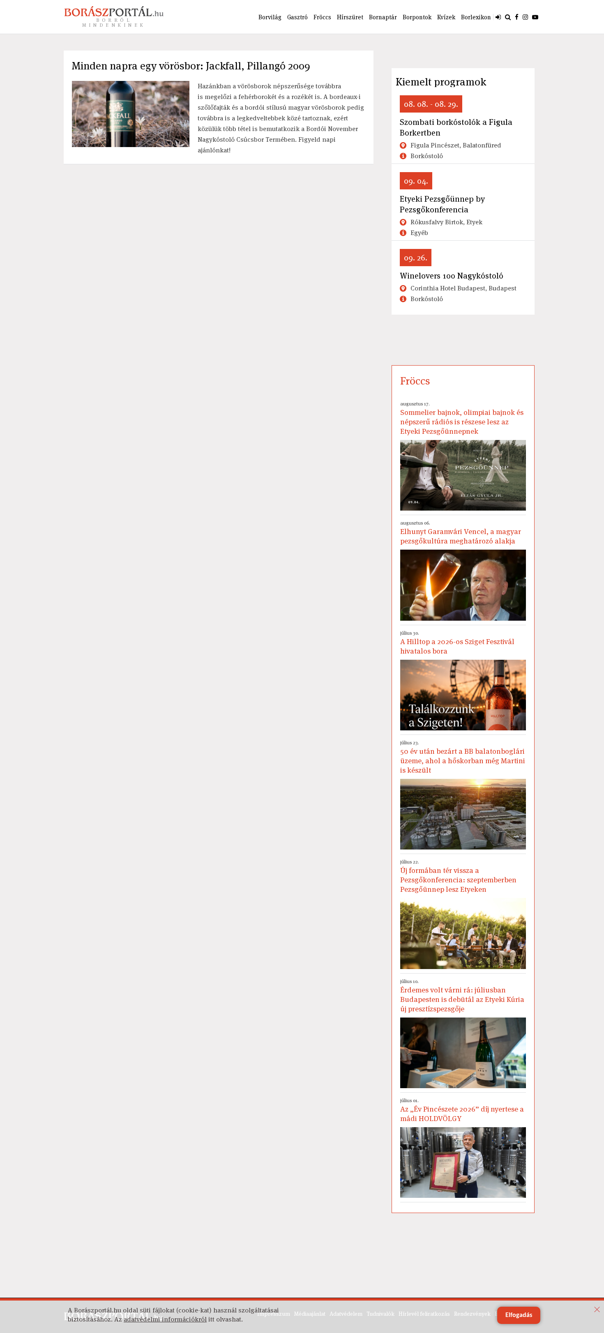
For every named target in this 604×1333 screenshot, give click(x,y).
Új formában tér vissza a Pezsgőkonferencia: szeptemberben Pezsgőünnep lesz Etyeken (458, 876)
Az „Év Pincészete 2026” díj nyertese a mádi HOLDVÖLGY (462, 1110)
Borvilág (269, 17)
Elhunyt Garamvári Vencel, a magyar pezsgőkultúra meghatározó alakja (460, 533)
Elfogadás (518, 1315)
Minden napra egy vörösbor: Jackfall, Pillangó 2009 (191, 66)
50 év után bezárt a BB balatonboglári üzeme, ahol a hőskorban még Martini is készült (462, 757)
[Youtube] (535, 17)
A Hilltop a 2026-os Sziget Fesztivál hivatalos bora (457, 643)
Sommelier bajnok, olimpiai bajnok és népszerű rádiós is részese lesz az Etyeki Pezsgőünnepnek (461, 418)
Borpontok (417, 17)
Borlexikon (476, 17)
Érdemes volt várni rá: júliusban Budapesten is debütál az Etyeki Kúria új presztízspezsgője (462, 995)
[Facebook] (517, 17)
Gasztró (297, 17)
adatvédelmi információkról (165, 1319)
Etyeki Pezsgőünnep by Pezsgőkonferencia (442, 204)
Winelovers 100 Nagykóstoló (451, 275)
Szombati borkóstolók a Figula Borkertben (456, 127)
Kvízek (446, 17)
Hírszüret (350, 17)
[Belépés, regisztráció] (498, 17)
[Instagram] (525, 17)
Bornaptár (383, 17)
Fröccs (322, 17)
